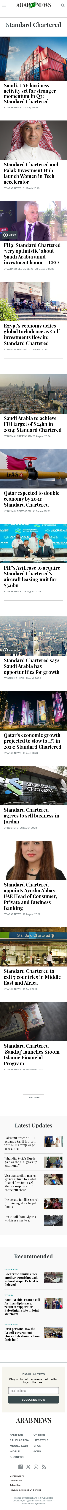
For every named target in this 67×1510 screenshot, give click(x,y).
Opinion (39, 1434)
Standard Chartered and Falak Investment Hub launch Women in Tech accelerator (31, 173)
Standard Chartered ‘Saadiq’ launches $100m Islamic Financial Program (32, 1054)
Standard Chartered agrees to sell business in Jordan (31, 815)
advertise (15, 1485)
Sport (38, 1445)
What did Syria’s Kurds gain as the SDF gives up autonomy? (20, 1161)
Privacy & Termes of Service (25, 1489)
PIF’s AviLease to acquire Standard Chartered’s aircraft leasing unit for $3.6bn (32, 576)
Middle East (11, 1269)
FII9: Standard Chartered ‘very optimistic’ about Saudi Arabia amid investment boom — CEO (32, 254)
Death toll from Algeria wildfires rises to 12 (20, 1218)
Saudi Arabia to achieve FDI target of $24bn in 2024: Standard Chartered (33, 424)
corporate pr (17, 1475)
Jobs (37, 1451)
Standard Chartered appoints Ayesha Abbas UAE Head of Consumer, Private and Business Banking (30, 896)
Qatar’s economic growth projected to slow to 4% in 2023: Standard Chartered (33, 741)
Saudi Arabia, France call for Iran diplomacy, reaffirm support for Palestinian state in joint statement (22, 1307)
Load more (33, 1097)
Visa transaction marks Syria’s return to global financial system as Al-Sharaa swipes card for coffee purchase (20, 1183)
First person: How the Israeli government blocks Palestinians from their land (22, 1334)
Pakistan (16, 1434)
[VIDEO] (33, 220)
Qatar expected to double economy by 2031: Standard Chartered (31, 499)
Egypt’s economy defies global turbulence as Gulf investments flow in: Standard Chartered (32, 334)
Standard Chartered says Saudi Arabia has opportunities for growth (32, 666)
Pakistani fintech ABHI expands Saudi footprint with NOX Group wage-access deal (20, 1143)
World (8, 1295)
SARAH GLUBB (15, 678)
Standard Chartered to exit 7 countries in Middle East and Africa (32, 977)
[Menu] (4, 5)
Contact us (16, 1480)
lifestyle (41, 1440)
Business (17, 1457)
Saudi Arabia (19, 1440)
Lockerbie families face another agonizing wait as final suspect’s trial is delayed (21, 1279)
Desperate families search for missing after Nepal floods (21, 1203)
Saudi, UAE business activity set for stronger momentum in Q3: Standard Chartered (30, 93)
